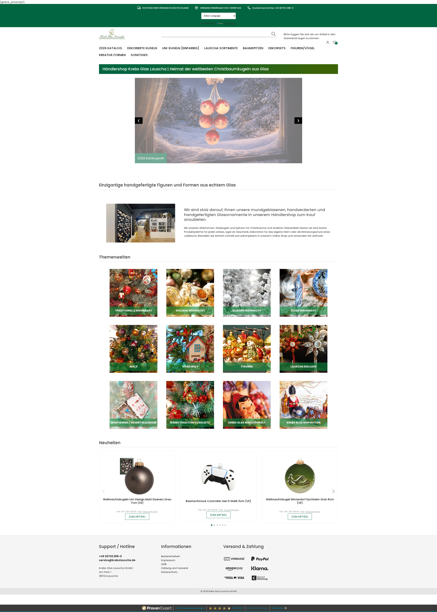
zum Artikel (137, 517)
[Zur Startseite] (112, 34)
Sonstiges (139, 55)
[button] (211, 525)
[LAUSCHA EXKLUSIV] (303, 349)
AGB (163, 564)
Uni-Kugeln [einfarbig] (180, 48)
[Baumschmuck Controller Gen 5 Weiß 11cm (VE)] (218, 477)
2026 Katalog (110, 48)
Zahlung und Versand (174, 568)
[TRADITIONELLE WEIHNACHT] (133, 293)
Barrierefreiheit (170, 556)
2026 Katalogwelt (151, 158)
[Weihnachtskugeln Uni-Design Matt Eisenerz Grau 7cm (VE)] (137, 475)
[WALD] (133, 349)
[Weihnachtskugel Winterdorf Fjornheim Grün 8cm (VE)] (300, 475)
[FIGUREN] (247, 349)
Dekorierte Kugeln (142, 48)
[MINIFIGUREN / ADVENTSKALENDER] (133, 405)
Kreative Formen (112, 55)
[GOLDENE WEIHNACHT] (190, 293)
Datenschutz (169, 572)
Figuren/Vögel (303, 48)
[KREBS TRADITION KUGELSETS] (190, 405)
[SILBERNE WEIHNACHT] (247, 293)
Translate (230, 23)
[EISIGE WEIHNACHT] (303, 293)
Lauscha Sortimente (221, 48)
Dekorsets (277, 48)
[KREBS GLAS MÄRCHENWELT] (247, 405)
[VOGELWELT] (190, 349)
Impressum (168, 560)
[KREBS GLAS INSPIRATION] (303, 405)
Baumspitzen (253, 48)
